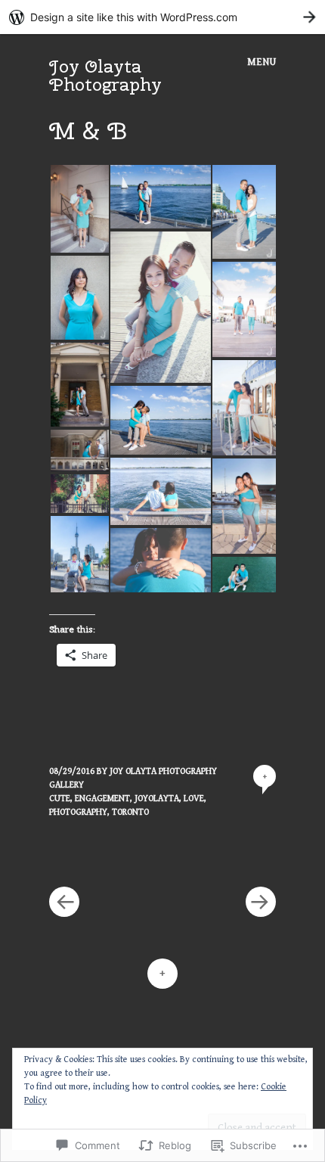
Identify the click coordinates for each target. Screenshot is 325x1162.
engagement (102, 798)
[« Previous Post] (105, 856)
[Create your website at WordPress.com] (162, 17)
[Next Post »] (219, 856)
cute (59, 798)
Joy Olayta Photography (105, 75)
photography (78, 812)
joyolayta (157, 798)
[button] (79, 208)
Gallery (66, 785)
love (194, 798)
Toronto (130, 812)
